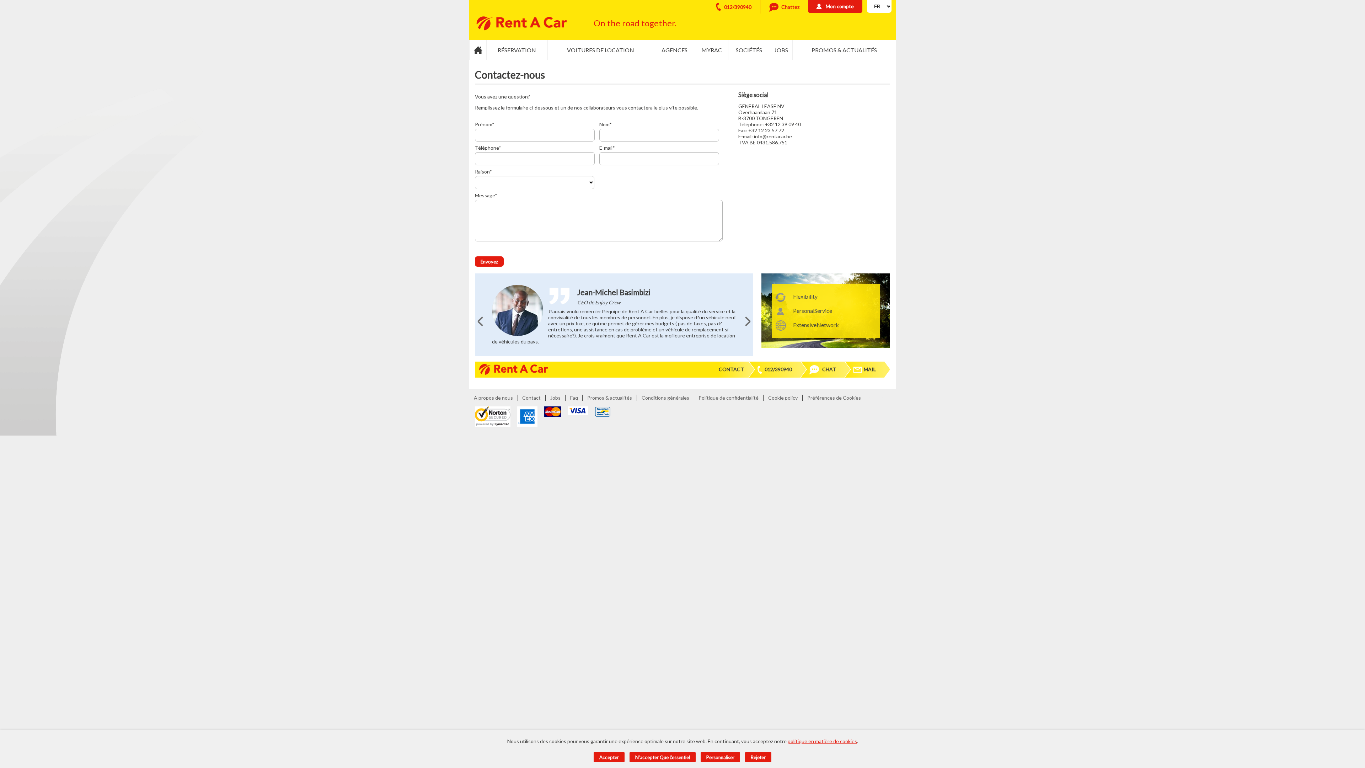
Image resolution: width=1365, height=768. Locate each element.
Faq (574, 398)
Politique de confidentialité (728, 398)
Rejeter (758, 757)
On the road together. (635, 23)
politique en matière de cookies (822, 741)
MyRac (711, 50)
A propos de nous (493, 398)
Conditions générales (665, 398)
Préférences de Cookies (834, 398)
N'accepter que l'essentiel (662, 757)
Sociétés (749, 50)
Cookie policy (783, 398)
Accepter (609, 757)
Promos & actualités (844, 50)
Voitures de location (600, 50)
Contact (731, 369)
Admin (876, 398)
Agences (674, 50)
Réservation (517, 50)
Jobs (781, 50)
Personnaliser (720, 757)
